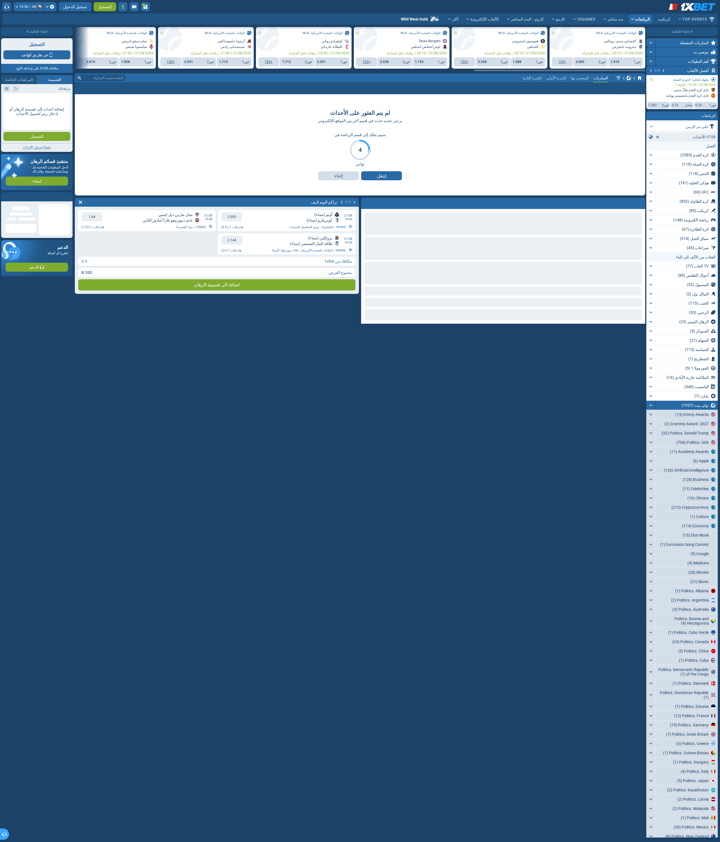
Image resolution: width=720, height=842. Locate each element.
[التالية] (651, 70)
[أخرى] (103, 114)
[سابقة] (663, 70)
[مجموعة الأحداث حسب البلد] (650, 137)
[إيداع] (122, 6)
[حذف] (80, 228)
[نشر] (651, 42)
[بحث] (79, 103)
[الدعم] (6, 6)
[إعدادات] (50, 6)
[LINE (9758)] (639, 103)
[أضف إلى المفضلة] (651, 79)
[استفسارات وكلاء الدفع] (134, 6)
